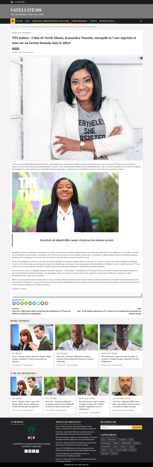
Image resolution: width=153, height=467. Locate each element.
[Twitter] (18, 303)
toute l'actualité (121, 450)
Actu (19, 33)
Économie (105, 453)
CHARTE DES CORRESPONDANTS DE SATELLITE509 (50, 21)
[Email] (30, 303)
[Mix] (22, 303)
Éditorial (114, 453)
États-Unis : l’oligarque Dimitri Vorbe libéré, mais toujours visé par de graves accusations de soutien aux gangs (126, 404)
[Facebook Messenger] (42, 303)
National (19, 353)
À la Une (14, 33)
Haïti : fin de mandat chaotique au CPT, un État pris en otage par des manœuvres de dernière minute (109, 311)
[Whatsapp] (26, 303)
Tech (111, 450)
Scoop (131, 446)
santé (115, 446)
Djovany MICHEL (28, 52)
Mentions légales (106, 21)
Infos (131, 439)
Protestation (106, 446)
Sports (104, 450)
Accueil (19, 21)
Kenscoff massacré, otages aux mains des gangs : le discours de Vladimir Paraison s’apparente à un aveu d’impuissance (120, 359)
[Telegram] (34, 303)
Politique (115, 353)
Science (123, 446)
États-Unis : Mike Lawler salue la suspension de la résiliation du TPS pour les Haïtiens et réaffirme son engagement (41, 311)
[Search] (141, 21)
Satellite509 (25, 10)
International (26, 33)
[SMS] (38, 303)
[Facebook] (14, 303)
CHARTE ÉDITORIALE (79, 21)
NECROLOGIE (126, 443)
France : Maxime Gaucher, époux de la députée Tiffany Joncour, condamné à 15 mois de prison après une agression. (31, 359)
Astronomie (112, 439)
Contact (93, 21)
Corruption (64, 353)
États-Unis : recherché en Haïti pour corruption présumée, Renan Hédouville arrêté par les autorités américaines (75, 359)
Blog (27, 21)
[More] (46, 303)
